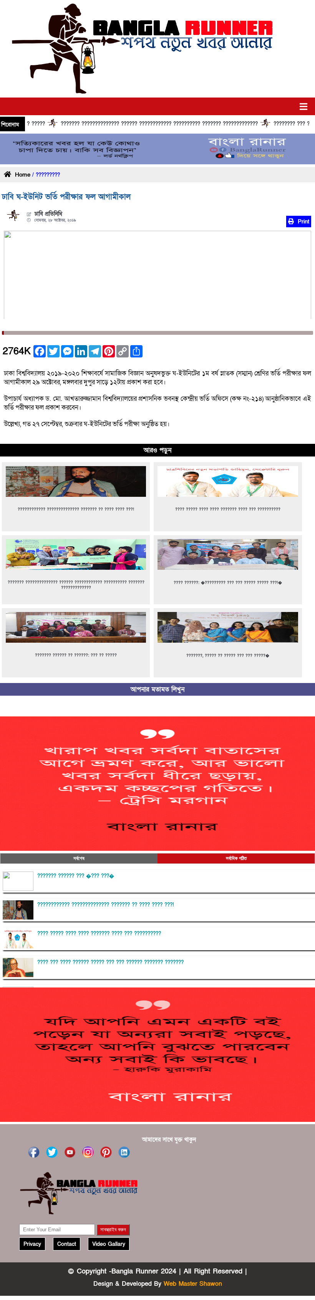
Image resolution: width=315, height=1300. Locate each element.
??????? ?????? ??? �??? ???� (75, 876)
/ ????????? (45, 175)
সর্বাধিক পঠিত (236, 858)
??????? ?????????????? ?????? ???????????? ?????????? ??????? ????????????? (112, 124)
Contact (66, 1244)
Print (302, 221)
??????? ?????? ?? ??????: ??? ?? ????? (76, 655)
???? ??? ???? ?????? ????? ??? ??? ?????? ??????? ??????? (110, 962)
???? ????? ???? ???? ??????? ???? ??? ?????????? (227, 509)
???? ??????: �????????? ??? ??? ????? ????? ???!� (228, 582)
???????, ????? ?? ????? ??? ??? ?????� (227, 655)
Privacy (32, 1244)
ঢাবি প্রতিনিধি (48, 214)
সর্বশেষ (79, 858)
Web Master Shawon (193, 1284)
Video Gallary (108, 1244)
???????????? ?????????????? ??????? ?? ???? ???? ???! (76, 509)
